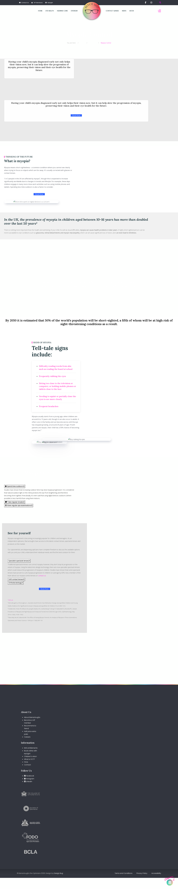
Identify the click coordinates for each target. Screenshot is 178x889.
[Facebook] (145, 2)
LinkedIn (29, 781)
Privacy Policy (141, 873)
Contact (27, 765)
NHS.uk (10, 600)
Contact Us (24, 3)
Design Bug (58, 873)
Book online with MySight (30, 752)
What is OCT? (29, 759)
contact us (42, 575)
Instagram (30, 779)
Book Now (76, 115)
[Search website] (160, 2)
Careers (27, 737)
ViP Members (38, 3)
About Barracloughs (32, 717)
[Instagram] (151, 2)
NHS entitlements (30, 748)
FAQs (26, 762)
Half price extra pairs (30, 732)
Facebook (30, 776)
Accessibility (156, 873)
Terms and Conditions (123, 873)
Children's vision (30, 756)
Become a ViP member (29, 721)
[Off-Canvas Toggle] (159, 10)
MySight (50, 3)
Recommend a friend (30, 727)
